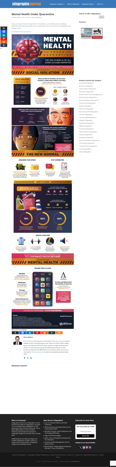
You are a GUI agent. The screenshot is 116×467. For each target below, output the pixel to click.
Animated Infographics (86, 83)
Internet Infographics (86, 114)
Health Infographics (36, 17)
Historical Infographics (86, 109)
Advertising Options (90, 455)
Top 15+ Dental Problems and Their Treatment (56, 424)
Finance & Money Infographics (88, 100)
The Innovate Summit (38, 352)
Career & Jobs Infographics (87, 89)
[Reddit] (44, 332)
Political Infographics (85, 135)
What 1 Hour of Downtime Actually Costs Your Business (58, 439)
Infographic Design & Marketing (38, 455)
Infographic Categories (56, 4)
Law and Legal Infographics (87, 117)
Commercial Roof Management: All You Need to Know (57, 443)
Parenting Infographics (86, 129)
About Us (100, 4)
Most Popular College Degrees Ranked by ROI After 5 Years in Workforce (58, 447)
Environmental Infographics (88, 97)
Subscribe (85, 436)
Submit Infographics (73, 4)
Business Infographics (86, 86)
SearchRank (75, 461)
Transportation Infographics (88, 146)
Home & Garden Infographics (88, 112)
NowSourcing (57, 341)
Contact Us (78, 455)
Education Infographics (86, 92)
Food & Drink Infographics (87, 103)
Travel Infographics (85, 149)
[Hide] (1, 48)
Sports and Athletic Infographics (89, 140)
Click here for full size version (21, 32)
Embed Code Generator (58, 455)
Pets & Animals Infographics (88, 132)
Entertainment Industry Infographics (90, 94)
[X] (15, 332)
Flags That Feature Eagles (53, 435)
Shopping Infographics (86, 137)
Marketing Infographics (86, 123)
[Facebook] (22, 332)
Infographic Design (87, 4)
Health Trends (16, 28)
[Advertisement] (43, 386)
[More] (59, 332)
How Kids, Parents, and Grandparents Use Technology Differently (58, 432)
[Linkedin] (29, 332)
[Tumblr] (51, 332)
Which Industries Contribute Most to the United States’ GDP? (57, 428)
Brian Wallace (17, 17)
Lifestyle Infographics (86, 120)
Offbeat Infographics (85, 126)
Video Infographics (85, 152)
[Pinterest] (37, 332)
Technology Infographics (87, 143)
